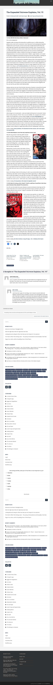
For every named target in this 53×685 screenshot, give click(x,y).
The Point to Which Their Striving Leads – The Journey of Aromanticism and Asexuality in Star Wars (26, 336)
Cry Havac (9, 403)
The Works (9, 446)
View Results (26, 494)
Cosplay (9, 481)
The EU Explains (10, 265)
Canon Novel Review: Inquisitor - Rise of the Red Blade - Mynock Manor (22, 347)
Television (9, 472)
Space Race (20, 375)
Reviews (28, 373)
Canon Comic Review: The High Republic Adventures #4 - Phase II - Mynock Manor (24, 353)
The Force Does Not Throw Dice (11, 377)
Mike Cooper (15, 289)
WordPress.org (8, 464)
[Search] (46, 322)
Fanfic (8, 483)
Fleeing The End (8, 371)
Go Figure (14, 371)
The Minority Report (22, 377)
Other (8, 489)
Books (8, 475)
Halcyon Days (10, 413)
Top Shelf (45, 377)
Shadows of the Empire (38, 238)
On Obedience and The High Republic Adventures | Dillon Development (22, 357)
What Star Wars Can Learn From (11, 378)
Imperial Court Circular (11, 416)
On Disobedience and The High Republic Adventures (24, 354)
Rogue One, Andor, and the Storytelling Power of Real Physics (18, 339)
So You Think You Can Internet (11, 375)
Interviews (9, 418)
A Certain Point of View (12, 396)
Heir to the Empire (41, 128)
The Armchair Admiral (11, 441)
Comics (9, 478)
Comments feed (8, 462)
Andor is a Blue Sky (17, 351)
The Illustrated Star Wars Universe (29, 128)
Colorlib (39, 683)
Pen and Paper (10, 426)
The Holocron (10, 443)
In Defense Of (33, 371)
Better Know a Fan (19, 369)
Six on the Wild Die (11, 438)
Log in (6, 457)
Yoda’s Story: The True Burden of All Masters (11, 256)
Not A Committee (10, 421)
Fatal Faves (44, 369)
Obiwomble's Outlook (11, 423)
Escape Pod (25, 369)
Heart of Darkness (17, 128)
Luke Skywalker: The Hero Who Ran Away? (38, 256)
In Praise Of (39, 371)
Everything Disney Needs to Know (35, 369)
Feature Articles (10, 408)
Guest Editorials (10, 411)
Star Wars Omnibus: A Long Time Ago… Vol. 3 (23, 238)
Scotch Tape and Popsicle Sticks (36, 16)
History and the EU (26, 371)
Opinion (21, 664)
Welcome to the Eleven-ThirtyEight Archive (14, 329)
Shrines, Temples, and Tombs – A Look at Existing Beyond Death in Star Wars (25, 257)
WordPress (48, 683)
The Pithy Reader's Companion (37, 377)
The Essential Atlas (10, 130)
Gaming (9, 486)
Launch (44, 371)
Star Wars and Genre (27, 375)
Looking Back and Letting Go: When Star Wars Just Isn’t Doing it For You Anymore (22, 334)
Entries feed (7, 459)
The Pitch (28, 377)
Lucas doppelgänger (37, 116)
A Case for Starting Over (10, 369)
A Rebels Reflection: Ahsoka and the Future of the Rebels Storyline (26, 361)
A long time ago (10, 398)
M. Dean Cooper (23, 16)
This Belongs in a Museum (12, 449)
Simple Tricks (9, 433)
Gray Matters (19, 371)
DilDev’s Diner (10, 406)
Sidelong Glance (10, 431)
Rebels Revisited (23, 373)
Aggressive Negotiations (12, 401)
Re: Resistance (16, 373)
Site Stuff (9, 436)
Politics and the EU (9, 373)
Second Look (33, 373)
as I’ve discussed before (23, 66)
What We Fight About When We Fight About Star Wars (16, 331)
